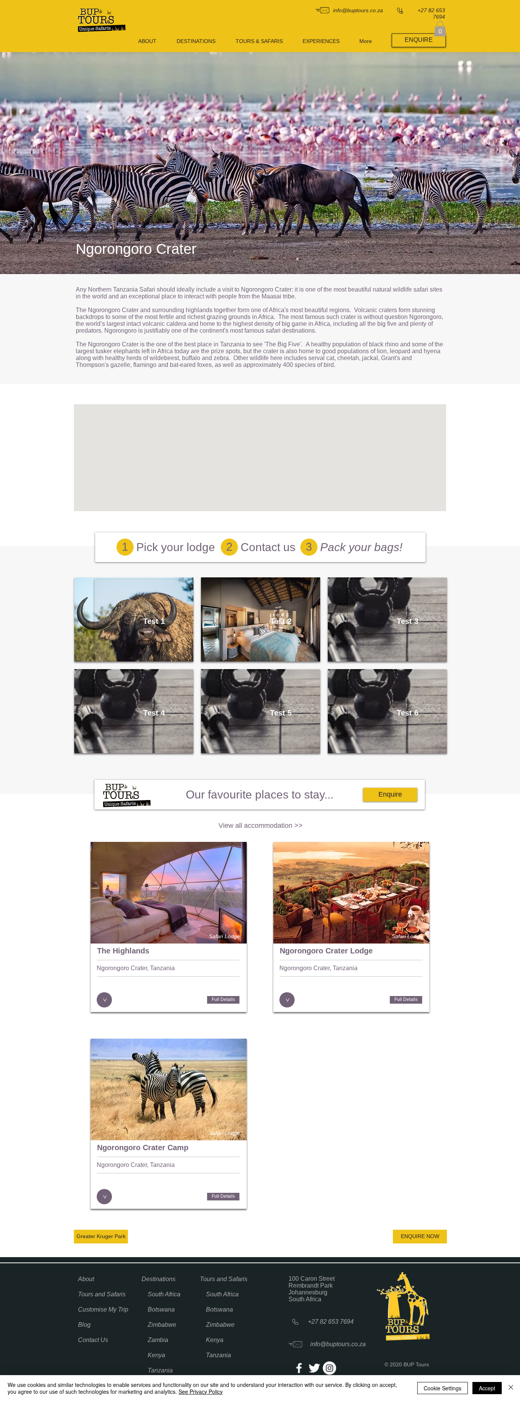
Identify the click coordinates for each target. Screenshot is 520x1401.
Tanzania (160, 1370)
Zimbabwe (162, 1324)
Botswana (161, 1309)
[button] (440, 29)
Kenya (156, 1355)
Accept (487, 1388)
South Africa (164, 1294)
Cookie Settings (442, 1388)
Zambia (158, 1340)
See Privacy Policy (201, 1391)
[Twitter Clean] (314, 1368)
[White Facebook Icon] (299, 1368)
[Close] (510, 1388)
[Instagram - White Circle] (329, 1368)
